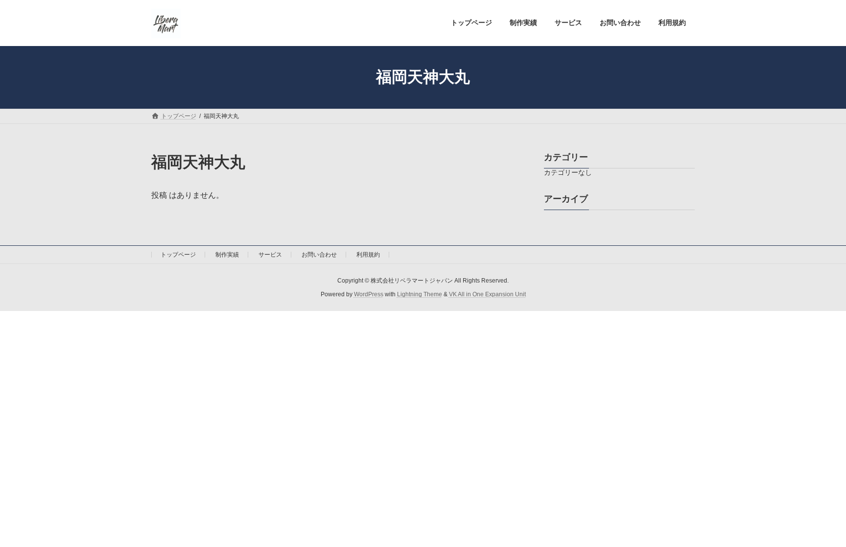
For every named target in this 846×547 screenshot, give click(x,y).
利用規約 (368, 254)
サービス (270, 254)
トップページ (178, 254)
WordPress (368, 294)
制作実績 (227, 254)
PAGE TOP (817, 521)
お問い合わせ (319, 254)
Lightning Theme (419, 294)
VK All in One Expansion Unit (487, 294)
